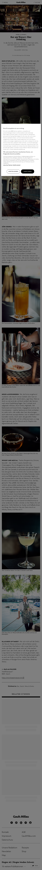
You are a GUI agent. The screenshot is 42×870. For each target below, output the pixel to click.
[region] (21, 150)
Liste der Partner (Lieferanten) (11, 165)
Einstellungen (13, 171)
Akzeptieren (28, 171)
